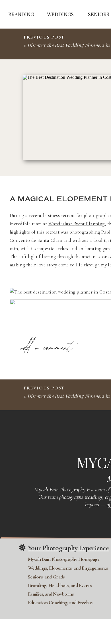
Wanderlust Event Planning (76, 224)
